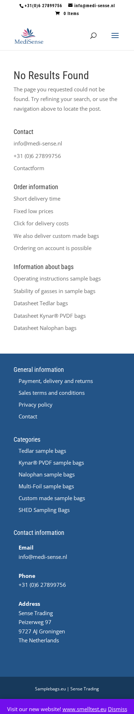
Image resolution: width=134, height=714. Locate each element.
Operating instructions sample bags (57, 278)
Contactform (29, 168)
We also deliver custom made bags (56, 235)
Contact (28, 416)
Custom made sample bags (52, 498)
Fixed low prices (33, 211)
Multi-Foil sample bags (46, 486)
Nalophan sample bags (47, 474)
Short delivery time (37, 198)
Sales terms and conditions (52, 392)
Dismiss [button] (117, 709)
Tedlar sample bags (42, 450)
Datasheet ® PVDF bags (50, 315)
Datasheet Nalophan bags (45, 327)
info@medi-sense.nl (38, 143)
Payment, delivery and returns (56, 380)
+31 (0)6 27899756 (37, 155)
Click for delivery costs (41, 223)
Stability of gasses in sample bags (54, 290)
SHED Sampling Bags (44, 509)
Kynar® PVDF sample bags (51, 462)
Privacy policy (36, 404)
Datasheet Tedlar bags (41, 303)
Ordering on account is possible (52, 247)
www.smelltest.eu (84, 709)
